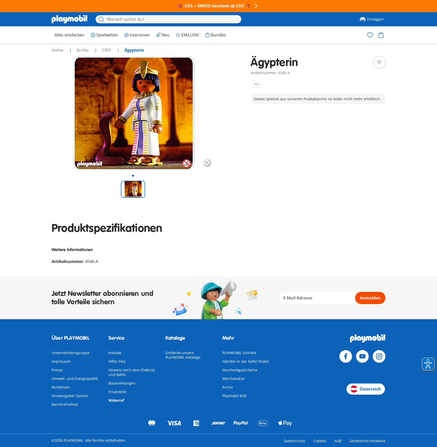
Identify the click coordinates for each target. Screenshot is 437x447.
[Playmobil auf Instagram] (379, 356)
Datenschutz (294, 440)
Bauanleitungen (122, 383)
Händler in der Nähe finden (245, 361)
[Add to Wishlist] (379, 62)
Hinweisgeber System (70, 395)
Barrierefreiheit (65, 404)
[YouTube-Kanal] (362, 356)
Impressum (61, 361)
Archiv (227, 387)
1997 (107, 50)
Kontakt (114, 352)
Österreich (370, 389)
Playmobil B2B (234, 395)
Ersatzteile (117, 391)
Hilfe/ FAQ (116, 361)
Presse (57, 370)
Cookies (319, 440)
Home (58, 50)
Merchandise (233, 378)
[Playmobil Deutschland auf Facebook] (345, 356)
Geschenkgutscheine (239, 370)
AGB (337, 440)
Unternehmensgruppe (71, 352)
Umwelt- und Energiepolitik (75, 378)
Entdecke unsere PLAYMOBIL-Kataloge (183, 355)
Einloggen (375, 19)
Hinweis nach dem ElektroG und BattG (131, 372)
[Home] (70, 19)
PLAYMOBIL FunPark (239, 352)
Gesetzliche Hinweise (367, 440)
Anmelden (370, 298)
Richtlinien (61, 387)
